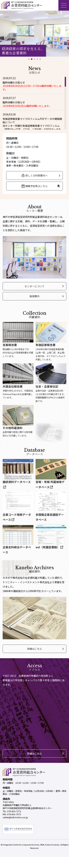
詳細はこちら (34, 648)
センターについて (34, 286)
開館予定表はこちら (36, 186)
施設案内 (34, 296)
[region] (34, 103)
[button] (29, 59)
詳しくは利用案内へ (36, 175)
